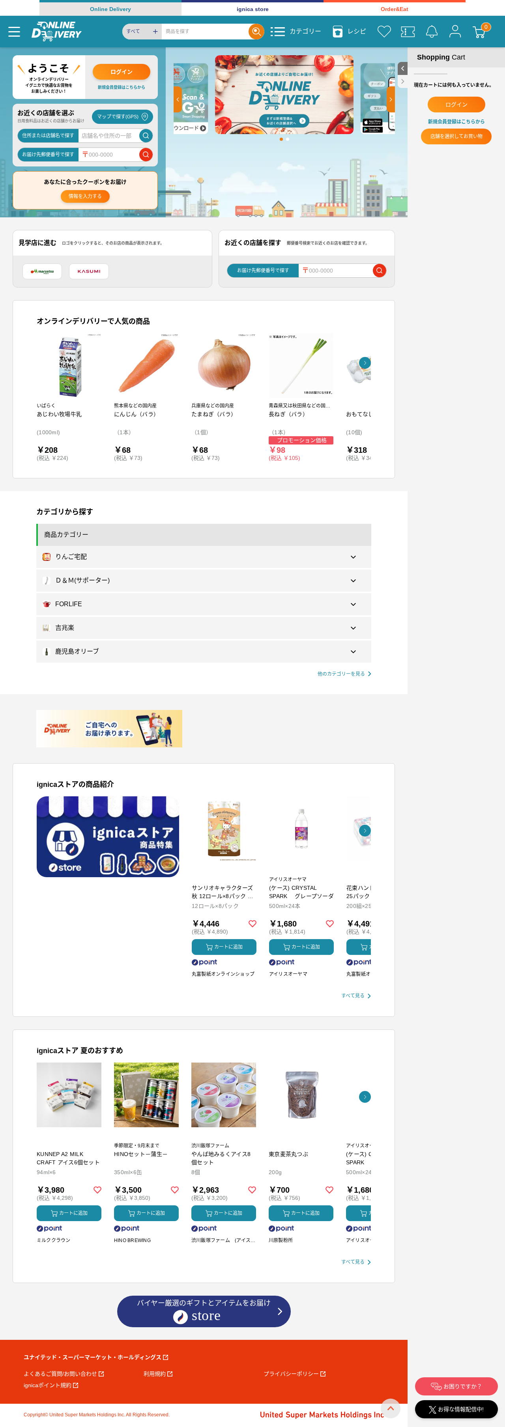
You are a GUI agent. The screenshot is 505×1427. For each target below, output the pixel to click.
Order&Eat (394, 9)
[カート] (479, 31)
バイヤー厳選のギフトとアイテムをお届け (204, 1310)
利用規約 (155, 1374)
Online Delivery (110, 9)
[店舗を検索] (146, 135)
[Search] (256, 31)
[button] (178, 99)
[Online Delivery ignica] (57, 31)
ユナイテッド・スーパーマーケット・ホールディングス (92, 1357)
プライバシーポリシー (291, 1374)
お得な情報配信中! (460, 1409)
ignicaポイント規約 (47, 1385)
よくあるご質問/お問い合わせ (60, 1374)
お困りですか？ (462, 1386)
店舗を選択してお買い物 (456, 136)
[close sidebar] (403, 81)
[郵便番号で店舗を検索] (146, 154)
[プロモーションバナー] (108, 836)
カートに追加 (228, 947)
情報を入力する (85, 196)
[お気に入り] (384, 31)
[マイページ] (455, 31)
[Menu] (14, 31)
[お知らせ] (432, 31)
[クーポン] (408, 31)
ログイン (121, 72)
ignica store (253, 9)
